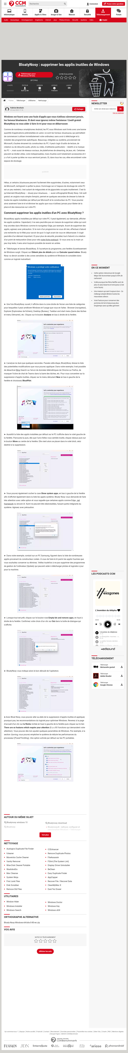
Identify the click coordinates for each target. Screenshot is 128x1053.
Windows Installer (14, 906)
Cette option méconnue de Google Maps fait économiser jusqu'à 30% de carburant (108, 275)
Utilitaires (32, 101)
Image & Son (56, 15)
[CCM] (17, 4)
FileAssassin (53, 857)
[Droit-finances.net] (55, 1045)
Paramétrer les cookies (84, 1031)
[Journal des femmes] (10, 1045)
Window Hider (12, 901)
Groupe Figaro (55, 1034)
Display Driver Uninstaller (59, 865)
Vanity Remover (13, 861)
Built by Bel (25, 91)
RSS (109, 1031)
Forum (118, 15)
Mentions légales (118, 1031)
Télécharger (20, 101)
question (115, 4)
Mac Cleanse (12, 873)
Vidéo (91, 20)
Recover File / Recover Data (60, 881)
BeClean (51, 869)
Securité (87, 15)
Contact (46, 1031)
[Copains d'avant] (68, 1045)
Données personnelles (68, 1031)
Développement (27, 20)
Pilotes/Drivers (64, 20)
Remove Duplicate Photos (59, 853)
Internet (48, 20)
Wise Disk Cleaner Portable (18, 865)
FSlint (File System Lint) (58, 861)
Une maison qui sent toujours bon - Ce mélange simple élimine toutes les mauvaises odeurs (108, 294)
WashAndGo (12, 869)
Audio (6, 20)
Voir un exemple (118, 113)
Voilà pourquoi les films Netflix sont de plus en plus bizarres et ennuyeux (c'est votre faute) (109, 284)
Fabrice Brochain (17, 108)
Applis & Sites (40, 15)
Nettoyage (42, 101)
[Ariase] (95, 1045)
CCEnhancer (53, 849)
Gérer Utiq (97, 1031)
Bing (18, 370)
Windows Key (54, 906)
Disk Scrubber (12, 885)
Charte (104, 1031)
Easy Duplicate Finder (57, 873)
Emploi (104, 20)
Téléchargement (103, 15)
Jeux (55, 20)
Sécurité (75, 20)
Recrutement (55, 1031)
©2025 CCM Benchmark (70, 1034)
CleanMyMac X (54, 885)
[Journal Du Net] (24, 1045)
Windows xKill (54, 910)
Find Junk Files (13, 881)
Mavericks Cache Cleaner (17, 857)
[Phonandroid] (114, 1045)
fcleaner (10, 853)
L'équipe (22, 1031)
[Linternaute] (40, 1046)
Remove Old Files (14, 889)
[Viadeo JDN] (82, 1045)
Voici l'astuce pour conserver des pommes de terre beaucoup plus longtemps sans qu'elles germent (106, 303)
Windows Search (13, 910)
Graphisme (39, 20)
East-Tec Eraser (54, 889)
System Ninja (12, 877)
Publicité (39, 1031)
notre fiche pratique (49, 240)
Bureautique (14, 20)
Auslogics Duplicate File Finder (20, 849)
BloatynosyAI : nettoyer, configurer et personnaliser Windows (64, 828)
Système (84, 20)
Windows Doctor (55, 902)
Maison (72, 15)
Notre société (30, 1031)
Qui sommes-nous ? (11, 1031)
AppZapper (53, 877)
